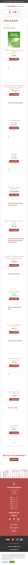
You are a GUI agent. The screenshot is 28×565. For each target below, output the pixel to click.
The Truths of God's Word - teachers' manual (14, 222)
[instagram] (18, 519)
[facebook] (14, 519)
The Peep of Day (14, 425)
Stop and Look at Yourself (14, 358)
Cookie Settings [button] (5, 561)
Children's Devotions (14, 291)
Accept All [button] (12, 561)
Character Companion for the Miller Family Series (14, 51)
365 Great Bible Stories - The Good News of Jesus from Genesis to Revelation (14, 86)
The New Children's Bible (14, 392)
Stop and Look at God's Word (14, 325)
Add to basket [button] (15, 59)
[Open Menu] (10, 12)
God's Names (14, 154)
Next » (14, 442)
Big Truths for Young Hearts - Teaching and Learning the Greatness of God (14, 257)
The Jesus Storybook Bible (14, 120)
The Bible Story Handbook (14, 187)
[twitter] (9, 519)
